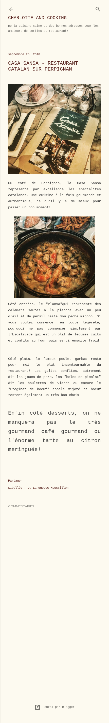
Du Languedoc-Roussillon (48, 488)
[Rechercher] (98, 8)
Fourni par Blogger (59, 707)
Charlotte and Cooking (37, 17)
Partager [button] (15, 481)
